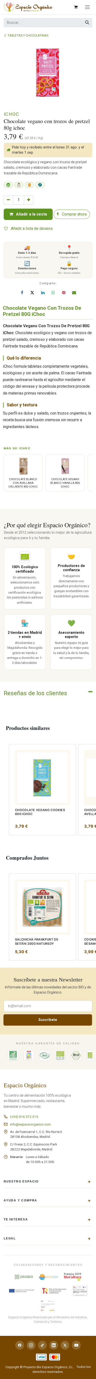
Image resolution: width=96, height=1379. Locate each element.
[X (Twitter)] (65, 1345)
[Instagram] (31, 1345)
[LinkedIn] (43, 292)
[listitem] (42, 789)
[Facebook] (22, 292)
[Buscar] (87, 22)
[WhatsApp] (53, 292)
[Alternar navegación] (87, 7)
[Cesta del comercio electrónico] (75, 7)
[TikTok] (42, 1345)
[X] (32, 292)
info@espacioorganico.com (30, 1124)
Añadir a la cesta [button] (31, 214)
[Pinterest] (64, 292)
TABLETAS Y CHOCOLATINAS (28, 35)
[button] (4, 747)
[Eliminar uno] (8, 200)
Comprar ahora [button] (74, 214)
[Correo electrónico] (74, 292)
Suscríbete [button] (47, 1020)
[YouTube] (76, 1345)
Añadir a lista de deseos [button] (31, 228)
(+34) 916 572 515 (24, 1117)
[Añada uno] (28, 200)
